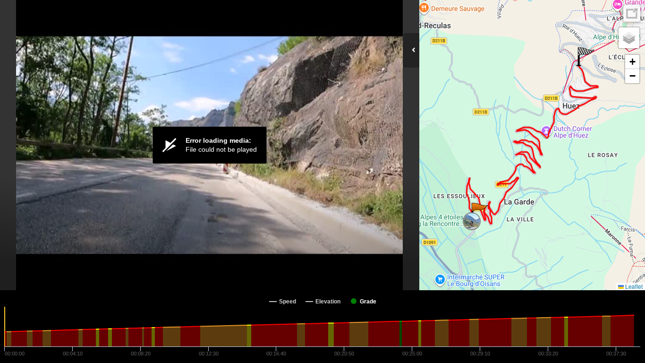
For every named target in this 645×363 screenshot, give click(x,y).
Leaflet (633, 286)
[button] (479, 212)
